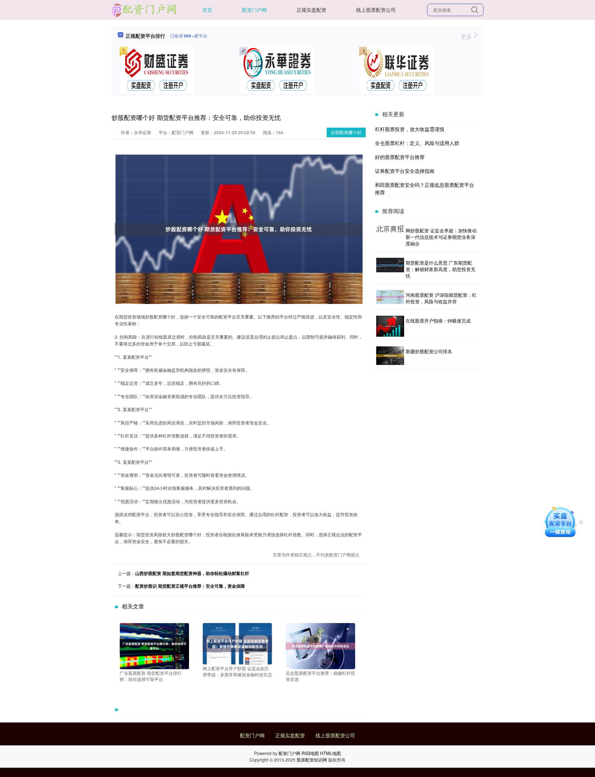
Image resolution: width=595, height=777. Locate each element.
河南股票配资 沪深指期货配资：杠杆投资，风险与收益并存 (441, 298)
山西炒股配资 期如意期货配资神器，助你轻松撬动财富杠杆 (192, 573)
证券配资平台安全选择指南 (404, 170)
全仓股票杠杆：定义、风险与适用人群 (417, 143)
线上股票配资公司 (376, 9)
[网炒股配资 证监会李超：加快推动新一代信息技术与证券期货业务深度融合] (390, 237)
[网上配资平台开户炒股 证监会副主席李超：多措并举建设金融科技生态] (237, 643)
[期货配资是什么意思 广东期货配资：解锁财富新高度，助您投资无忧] (390, 269)
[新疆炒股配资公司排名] (390, 355)
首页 (207, 9)
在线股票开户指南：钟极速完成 (438, 320)
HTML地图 (330, 753)
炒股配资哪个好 (346, 132)
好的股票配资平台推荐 (400, 156)
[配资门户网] (144, 9)
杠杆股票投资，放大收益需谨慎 (409, 129)
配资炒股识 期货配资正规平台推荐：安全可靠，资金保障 (190, 586)
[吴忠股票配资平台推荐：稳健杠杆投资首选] (320, 645)
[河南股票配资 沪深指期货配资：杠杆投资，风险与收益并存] (390, 298)
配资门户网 (254, 9)
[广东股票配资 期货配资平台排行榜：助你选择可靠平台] (154, 645)
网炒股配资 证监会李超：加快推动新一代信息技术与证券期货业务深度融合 (441, 237)
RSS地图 (310, 753)
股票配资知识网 (312, 760)
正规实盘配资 (311, 9)
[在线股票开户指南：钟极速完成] (390, 326)
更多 (467, 36)
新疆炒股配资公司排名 (429, 351)
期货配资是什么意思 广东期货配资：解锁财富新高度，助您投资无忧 (440, 269)
